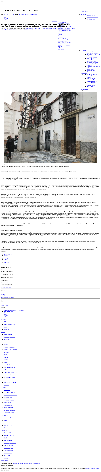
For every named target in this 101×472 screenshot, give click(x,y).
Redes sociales (90, 86)
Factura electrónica (91, 55)
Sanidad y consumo (62, 41)
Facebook (6, 297)
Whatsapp (11, 297)
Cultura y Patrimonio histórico (11, 342)
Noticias (88, 67)
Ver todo (3, 264)
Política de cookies (28, 463)
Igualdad (60, 34)
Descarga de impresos (92, 57)
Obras (10, 29)
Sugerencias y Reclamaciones (93, 66)
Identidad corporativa (91, 81)
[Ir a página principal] (9, 6)
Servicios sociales (62, 43)
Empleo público (90, 69)
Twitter (2, 297)
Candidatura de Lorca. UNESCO (33, 28)
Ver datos (3, 294)
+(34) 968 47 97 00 (8, 311)
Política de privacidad (18, 463)
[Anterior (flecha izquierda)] (1, 301)
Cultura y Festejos (8, 254)
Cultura (43, 28)
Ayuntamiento (84, 73)
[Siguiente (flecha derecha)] (2, 301)
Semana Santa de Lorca (92, 17)
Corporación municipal (92, 75)
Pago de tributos (90, 58)
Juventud (60, 35)
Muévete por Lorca (91, 15)
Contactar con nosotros (9, 312)
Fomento (55, 28)
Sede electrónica (84, 89)
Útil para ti (83, 50)
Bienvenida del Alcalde (92, 74)
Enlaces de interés (91, 70)
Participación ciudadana (63, 39)
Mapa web (89, 71)
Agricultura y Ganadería (9, 337)
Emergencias (49, 28)
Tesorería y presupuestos (64, 45)
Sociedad (6, 259)
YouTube (6, 316)
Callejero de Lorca (91, 19)
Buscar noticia (4, 280)
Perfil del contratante (91, 61)
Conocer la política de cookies (92, 468)
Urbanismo (25, 29)
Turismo (88, 18)
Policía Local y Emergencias (64, 42)
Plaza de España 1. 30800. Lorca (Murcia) (14, 310)
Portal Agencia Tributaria (92, 53)
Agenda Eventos (84, 11)
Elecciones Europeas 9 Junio (93, 54)
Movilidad (60, 37)
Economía (6, 257)
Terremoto (15, 29)
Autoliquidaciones (91, 59)
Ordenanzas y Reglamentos (93, 79)
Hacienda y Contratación (64, 28)
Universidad (61, 49)
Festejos (60, 33)
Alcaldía (89, 77)
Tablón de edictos (91, 78)
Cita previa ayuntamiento (92, 62)
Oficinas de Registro (91, 82)
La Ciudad (83, 14)
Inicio (5, 17)
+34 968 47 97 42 (9, 14)
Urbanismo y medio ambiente (65, 47)
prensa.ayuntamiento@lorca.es (28, 14)
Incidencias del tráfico (92, 63)
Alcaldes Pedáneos (91, 85)
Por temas (54, 21)
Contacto (89, 87)
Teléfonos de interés (91, 83)
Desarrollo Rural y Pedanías (64, 30)
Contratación (7, 339)
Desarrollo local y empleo (10, 347)
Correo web (89, 65)
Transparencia (90, 51)
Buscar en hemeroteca (6, 287)
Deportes (6, 255)
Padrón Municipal (62, 38)
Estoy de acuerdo (5, 470)
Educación (60, 31)
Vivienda (31, 29)
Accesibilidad (36, 463)
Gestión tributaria (62, 22)
